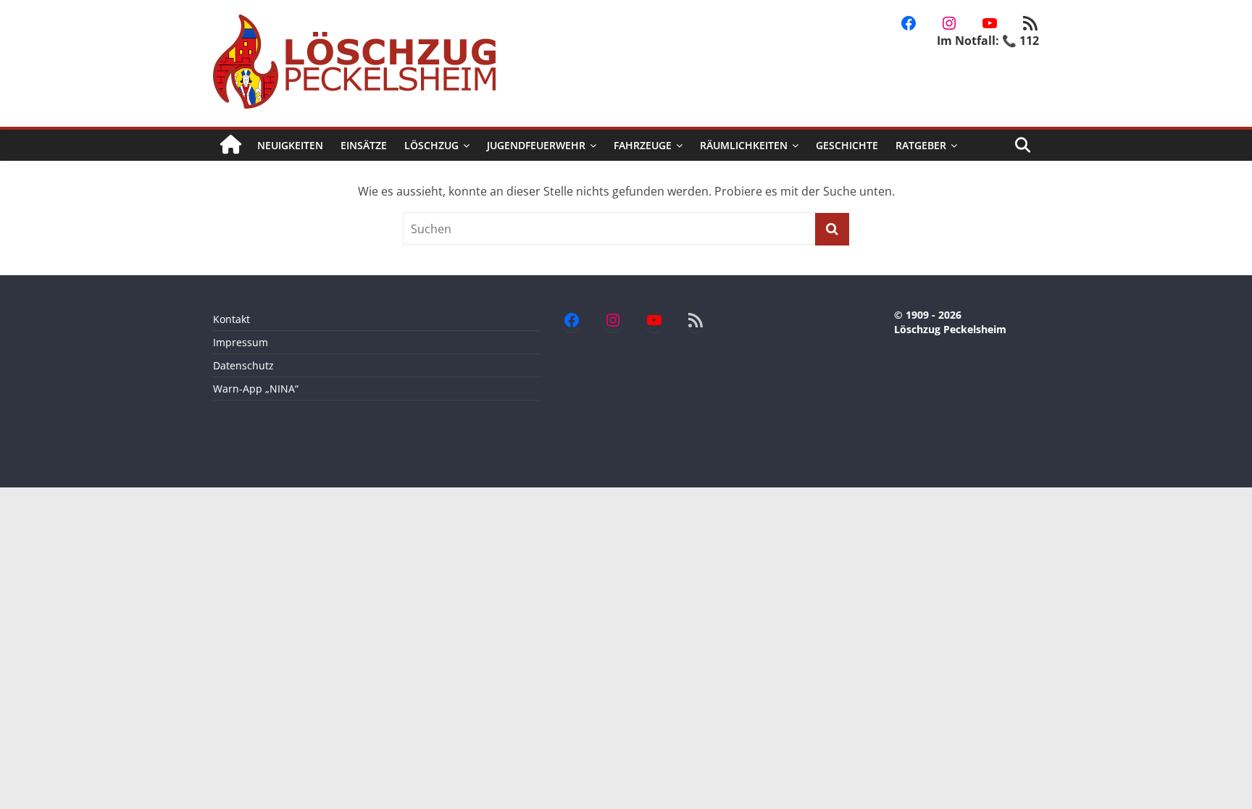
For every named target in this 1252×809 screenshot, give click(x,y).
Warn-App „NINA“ (256, 388)
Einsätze (364, 145)
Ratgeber (921, 145)
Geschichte (847, 145)
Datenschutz (243, 365)
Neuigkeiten (290, 145)
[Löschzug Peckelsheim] (231, 145)
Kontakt (231, 319)
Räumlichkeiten (744, 145)
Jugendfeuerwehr (536, 145)
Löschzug (431, 145)
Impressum (240, 342)
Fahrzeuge (643, 145)
